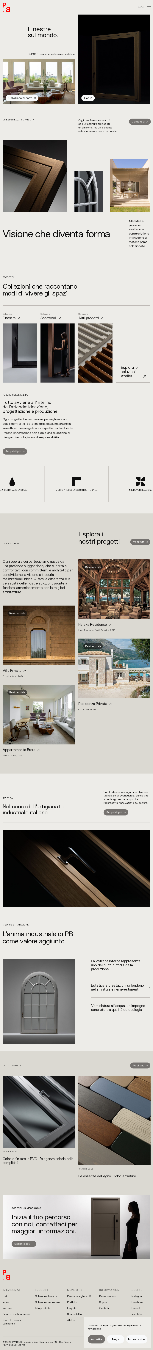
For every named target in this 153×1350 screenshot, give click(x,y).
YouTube (137, 1314)
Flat (5, 1296)
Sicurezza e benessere (16, 1314)
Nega (115, 1339)
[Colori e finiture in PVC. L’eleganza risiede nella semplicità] (39, 1120)
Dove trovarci (107, 1296)
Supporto (104, 1302)
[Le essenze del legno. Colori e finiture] (114, 1127)
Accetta (96, 1339)
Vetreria (7, 1308)
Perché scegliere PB (79, 1296)
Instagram (137, 1296)
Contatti (104, 1308)
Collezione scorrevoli (47, 1302)
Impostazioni (136, 1339)
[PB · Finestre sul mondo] (6, 7)
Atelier (71, 1319)
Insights (71, 1308)
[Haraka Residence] (114, 595)
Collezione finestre (46, 1296)
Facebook (137, 1302)
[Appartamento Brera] (39, 721)
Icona (6, 1302)
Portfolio (72, 1302)
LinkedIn (136, 1308)
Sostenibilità (74, 1314)
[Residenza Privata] (114, 675)
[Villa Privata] (39, 642)
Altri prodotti (42, 1308)
